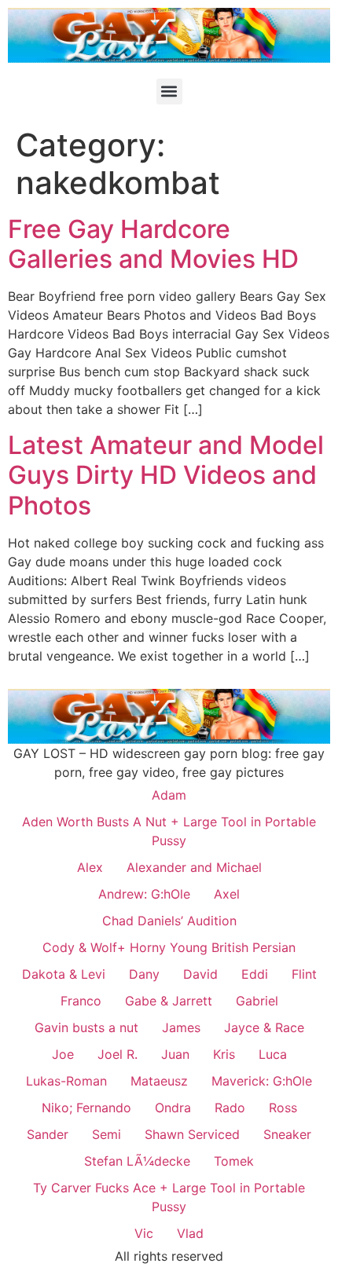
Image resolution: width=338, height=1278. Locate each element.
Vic (143, 1233)
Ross (283, 1107)
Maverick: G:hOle (261, 1081)
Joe (63, 1054)
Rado (230, 1107)
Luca (273, 1054)
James (181, 1027)
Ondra (173, 1107)
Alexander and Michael (194, 867)
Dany (144, 974)
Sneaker (287, 1134)
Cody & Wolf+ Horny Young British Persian (169, 947)
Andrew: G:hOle (144, 894)
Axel (227, 894)
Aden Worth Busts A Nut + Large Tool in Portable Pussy (169, 831)
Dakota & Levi (63, 974)
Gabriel (257, 1001)
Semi (106, 1134)
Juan (175, 1054)
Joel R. (117, 1054)
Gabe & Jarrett (168, 1001)
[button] (169, 91)
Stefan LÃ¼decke (137, 1161)
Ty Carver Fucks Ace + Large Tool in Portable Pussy (169, 1197)
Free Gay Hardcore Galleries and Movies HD (153, 244)
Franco (81, 1001)
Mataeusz (159, 1081)
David (200, 974)
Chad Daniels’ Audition (169, 920)
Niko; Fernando (86, 1107)
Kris (224, 1054)
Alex (90, 867)
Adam (169, 795)
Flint (304, 974)
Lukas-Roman (66, 1081)
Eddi (254, 974)
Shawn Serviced (192, 1134)
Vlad (190, 1233)
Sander (47, 1134)
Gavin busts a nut (86, 1027)
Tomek (234, 1161)
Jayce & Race (264, 1027)
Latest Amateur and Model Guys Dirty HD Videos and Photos (166, 475)
